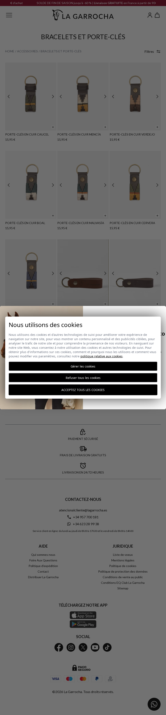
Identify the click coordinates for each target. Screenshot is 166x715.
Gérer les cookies (83, 366)
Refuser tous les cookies (83, 377)
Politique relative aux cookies (101, 356)
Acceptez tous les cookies (83, 390)
